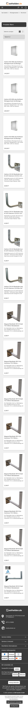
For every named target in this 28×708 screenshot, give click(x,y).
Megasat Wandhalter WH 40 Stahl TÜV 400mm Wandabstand (13, 474)
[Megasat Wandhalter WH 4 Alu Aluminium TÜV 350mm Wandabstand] (14, 425)
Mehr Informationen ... (14, 699)
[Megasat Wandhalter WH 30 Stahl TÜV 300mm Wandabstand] (14, 388)
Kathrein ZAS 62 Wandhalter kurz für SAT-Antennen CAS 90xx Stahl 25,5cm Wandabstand (13, 250)
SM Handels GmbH (19, 692)
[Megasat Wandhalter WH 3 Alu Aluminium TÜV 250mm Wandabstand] (14, 350)
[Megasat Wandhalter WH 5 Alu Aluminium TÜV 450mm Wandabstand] (14, 500)
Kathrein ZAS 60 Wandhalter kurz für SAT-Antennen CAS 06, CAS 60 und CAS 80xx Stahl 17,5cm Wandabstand (14, 175)
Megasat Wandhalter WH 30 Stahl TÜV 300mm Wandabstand (13, 399)
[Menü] (2, 7)
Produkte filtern (8, 24)
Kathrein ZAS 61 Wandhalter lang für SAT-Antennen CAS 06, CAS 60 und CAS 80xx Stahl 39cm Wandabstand (14, 212)
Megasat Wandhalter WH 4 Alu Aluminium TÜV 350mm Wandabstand (12, 437)
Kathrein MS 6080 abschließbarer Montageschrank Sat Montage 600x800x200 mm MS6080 (13, 137)
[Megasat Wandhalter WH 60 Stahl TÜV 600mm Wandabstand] (14, 575)
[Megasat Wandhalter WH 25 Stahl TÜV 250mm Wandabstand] (14, 313)
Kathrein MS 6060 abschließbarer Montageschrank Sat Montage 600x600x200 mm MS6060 (13, 100)
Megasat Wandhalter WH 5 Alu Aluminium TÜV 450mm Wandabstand (12, 512)
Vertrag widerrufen (14, 682)
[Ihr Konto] (22, 7)
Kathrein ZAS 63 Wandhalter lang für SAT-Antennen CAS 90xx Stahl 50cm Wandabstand (13, 287)
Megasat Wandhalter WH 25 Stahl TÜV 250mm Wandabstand (13, 324)
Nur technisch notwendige (14, 702)
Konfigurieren (14, 705)
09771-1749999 (10, 622)
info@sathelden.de (10, 628)
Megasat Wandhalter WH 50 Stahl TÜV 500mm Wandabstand (13, 549)
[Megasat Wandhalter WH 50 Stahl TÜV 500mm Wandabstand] (14, 538)
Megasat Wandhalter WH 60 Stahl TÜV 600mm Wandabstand (13, 587)
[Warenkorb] (26, 7)
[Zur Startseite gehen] (14, 4)
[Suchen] (18, 7)
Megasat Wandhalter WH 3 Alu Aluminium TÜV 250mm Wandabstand (12, 362)
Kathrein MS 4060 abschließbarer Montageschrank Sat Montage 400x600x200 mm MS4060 (13, 62)
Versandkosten (6, 688)
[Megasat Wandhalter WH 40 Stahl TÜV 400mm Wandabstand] (14, 463)
